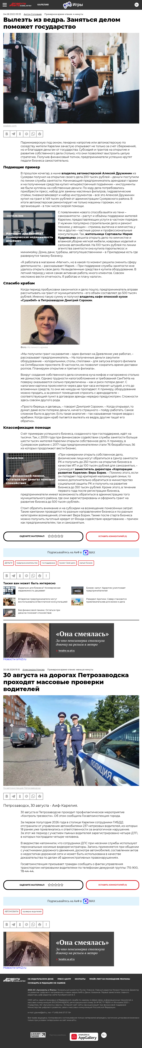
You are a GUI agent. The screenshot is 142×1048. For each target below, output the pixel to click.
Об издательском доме (41, 979)
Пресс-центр (64, 979)
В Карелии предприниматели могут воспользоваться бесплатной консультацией (42, 600)
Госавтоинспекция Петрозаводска (22, 788)
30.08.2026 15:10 (11, 669)
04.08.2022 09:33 (12, 14)
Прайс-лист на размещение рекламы (109, 979)
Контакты (80, 979)
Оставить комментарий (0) (112, 536)
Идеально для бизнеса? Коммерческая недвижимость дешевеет (39, 589)
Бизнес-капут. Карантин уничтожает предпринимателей (106, 589)
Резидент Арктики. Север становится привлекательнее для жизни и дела (106, 600)
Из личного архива (37, 347)
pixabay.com (10, 125)
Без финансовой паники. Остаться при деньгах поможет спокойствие (39, 611)
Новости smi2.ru (14, 659)
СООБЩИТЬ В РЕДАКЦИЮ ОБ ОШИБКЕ (46, 983)
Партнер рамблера (57, 1035)
